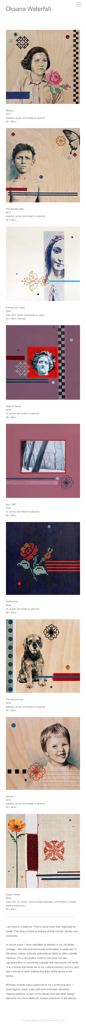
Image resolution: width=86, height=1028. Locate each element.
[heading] (28, 10)
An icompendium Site (56, 1020)
